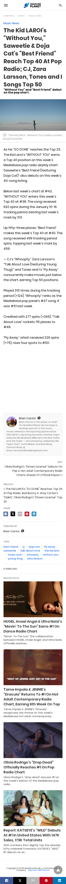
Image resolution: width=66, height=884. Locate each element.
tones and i (15, 554)
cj (23, 547)
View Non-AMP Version (39, 870)
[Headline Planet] (32, 5)
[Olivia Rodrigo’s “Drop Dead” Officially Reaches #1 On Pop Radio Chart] (33, 740)
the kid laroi (51, 550)
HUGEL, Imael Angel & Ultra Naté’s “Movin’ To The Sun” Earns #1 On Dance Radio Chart (33, 626)
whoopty (33, 554)
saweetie (10, 550)
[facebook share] (6, 514)
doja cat (34, 547)
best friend (11, 547)
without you (50, 554)
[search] (60, 5)
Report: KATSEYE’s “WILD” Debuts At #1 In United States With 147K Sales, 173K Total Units (32, 835)
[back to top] (58, 870)
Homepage (9, 16)
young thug (15, 558)
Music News (35, 16)
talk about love (30, 550)
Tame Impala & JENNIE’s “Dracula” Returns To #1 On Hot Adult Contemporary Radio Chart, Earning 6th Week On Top (32, 697)
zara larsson (35, 558)
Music (21, 16)
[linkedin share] (34, 514)
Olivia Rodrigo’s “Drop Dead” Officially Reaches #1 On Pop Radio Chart (29, 767)
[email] (33, 880)
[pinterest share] (27, 514)
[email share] (20, 514)
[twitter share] (13, 513)
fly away (49, 547)
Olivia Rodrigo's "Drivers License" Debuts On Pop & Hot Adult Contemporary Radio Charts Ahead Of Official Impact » (33, 471)
